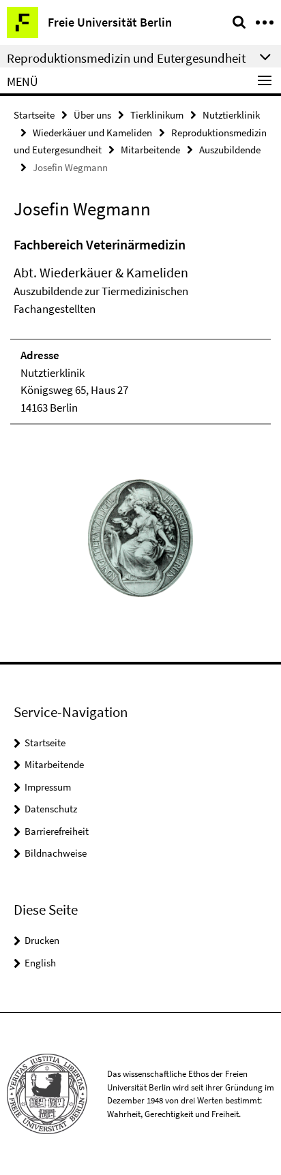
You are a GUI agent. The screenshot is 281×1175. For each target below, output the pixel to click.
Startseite (34, 114)
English (40, 962)
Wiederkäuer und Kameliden (92, 132)
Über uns (92, 114)
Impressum (48, 786)
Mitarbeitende (150, 149)
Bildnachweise (56, 852)
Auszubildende (230, 149)
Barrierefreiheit (57, 831)
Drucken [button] (42, 940)
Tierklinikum (156, 114)
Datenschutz (51, 808)
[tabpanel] (140, 329)
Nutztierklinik (231, 114)
